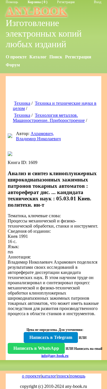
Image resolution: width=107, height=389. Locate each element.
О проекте (16, 56)
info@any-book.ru (54, 356)
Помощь (12, 2)
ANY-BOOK (36, 11)
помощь (77, 376)
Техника (22, 103)
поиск (63, 376)
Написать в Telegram (50, 337)
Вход (97, 2)
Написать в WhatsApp (36, 348)
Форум (13, 64)
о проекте (31, 376)
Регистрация (66, 2)
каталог (49, 376)
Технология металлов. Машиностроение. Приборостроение (49, 118)
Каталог (38, 56)
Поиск (55, 56)
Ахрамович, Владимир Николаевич (38, 136)
